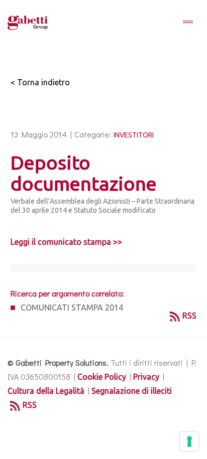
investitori (134, 135)
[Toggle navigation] (187, 23)
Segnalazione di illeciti (131, 390)
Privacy (146, 376)
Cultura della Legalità (46, 390)
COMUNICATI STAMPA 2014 (72, 307)
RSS (189, 315)
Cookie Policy (101, 376)
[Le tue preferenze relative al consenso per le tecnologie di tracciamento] (189, 441)
